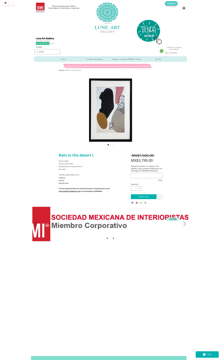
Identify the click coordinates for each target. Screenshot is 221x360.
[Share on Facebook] (132, 202)
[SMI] (110, 238)
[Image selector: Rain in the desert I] (108, 145)
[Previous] (36, 224)
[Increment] (139, 188)
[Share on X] (145, 202)
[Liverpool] (107, 238)
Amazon (61, 180)
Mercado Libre (64, 183)
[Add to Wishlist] (159, 196)
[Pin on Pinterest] (136, 202)
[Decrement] (132, 188)
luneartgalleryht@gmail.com (69, 191)
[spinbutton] (136, 188)
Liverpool (62, 177)
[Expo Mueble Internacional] (113, 238)
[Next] (184, 224)
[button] (171, 3)
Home (61, 70)
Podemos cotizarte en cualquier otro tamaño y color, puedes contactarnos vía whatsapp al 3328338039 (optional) (146, 168)
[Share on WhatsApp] (141, 202)
